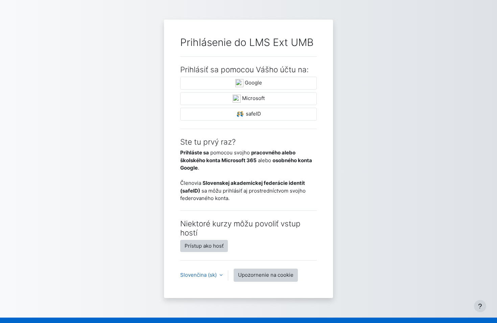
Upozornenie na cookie (265, 275)
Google (252, 82)
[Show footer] (480, 306)
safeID (252, 113)
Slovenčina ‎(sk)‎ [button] (199, 275)
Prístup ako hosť (204, 246)
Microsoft (253, 98)
